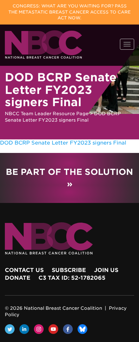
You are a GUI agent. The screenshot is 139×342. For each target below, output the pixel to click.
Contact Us (24, 270)
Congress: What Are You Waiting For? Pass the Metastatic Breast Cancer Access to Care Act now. (69, 12)
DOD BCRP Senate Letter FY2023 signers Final (63, 143)
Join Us (106, 270)
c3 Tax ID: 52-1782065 (71, 278)
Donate (17, 278)
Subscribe (69, 270)
